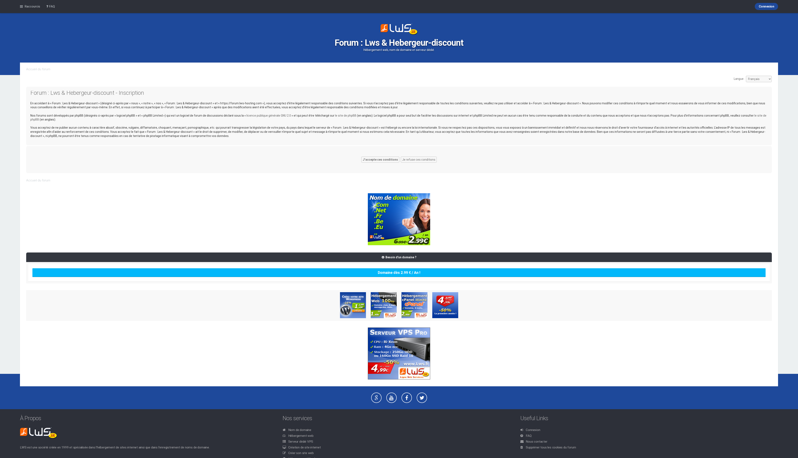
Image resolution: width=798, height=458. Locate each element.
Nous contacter (536, 441)
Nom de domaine (299, 430)
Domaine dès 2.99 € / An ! (399, 272)
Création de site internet (304, 447)
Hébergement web (301, 436)
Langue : (739, 78)
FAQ (528, 436)
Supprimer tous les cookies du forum (551, 447)
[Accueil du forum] (399, 29)
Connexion (533, 430)
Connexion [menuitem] (766, 6)
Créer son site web (301, 453)
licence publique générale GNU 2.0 (268, 115)
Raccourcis (32, 6)
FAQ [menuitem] (51, 6)
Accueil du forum (38, 69)
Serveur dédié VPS (300, 441)
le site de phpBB (345, 115)
